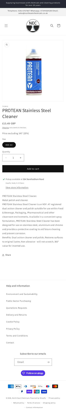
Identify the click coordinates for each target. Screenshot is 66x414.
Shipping (5, 128)
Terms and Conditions (17, 335)
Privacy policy (54, 398)
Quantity (6, 151)
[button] (6, 25)
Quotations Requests (16, 307)
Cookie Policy (12, 321)
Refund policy (18, 403)
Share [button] (8, 254)
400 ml (9, 144)
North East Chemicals (21, 398)
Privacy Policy (12, 328)
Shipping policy (49, 403)
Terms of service (33, 403)
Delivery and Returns (16, 314)
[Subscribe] (48, 362)
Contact (10, 342)
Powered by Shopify (38, 398)
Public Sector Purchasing (18, 301)
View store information (17, 187)
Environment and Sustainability (21, 294)
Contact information (34, 407)
